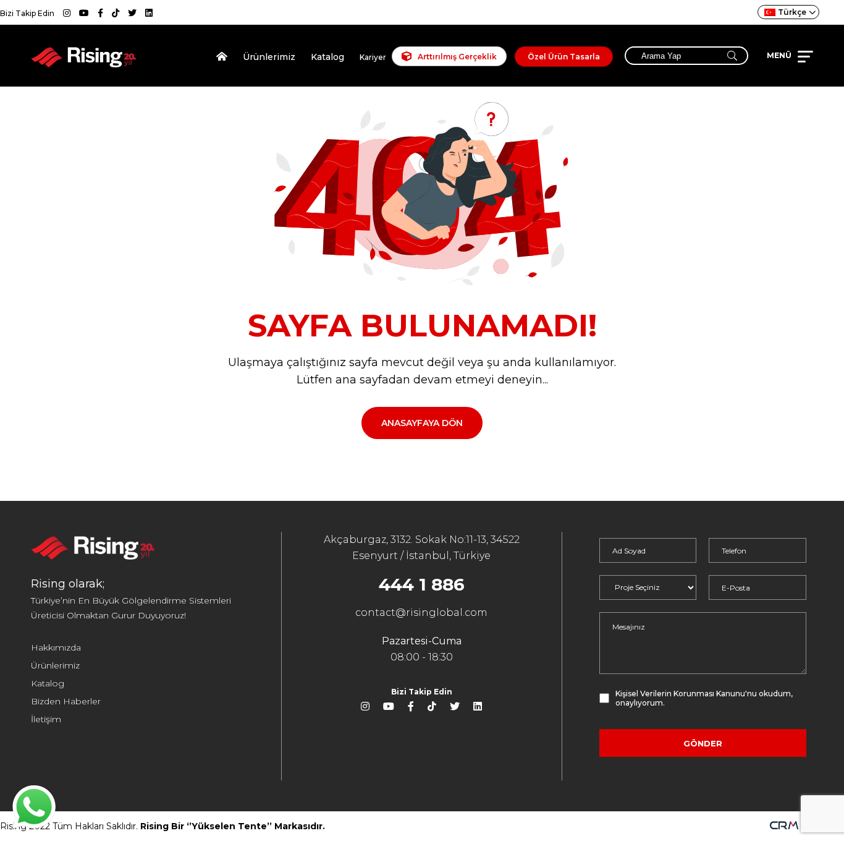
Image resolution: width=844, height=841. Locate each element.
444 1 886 (422, 584)
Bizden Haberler (66, 701)
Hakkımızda (56, 647)
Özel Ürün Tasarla (564, 56)
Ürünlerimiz (269, 56)
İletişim (46, 719)
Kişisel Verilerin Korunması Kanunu (680, 693)
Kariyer (373, 57)
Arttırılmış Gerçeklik (457, 56)
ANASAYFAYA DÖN (422, 423)
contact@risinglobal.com (421, 612)
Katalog (327, 56)
